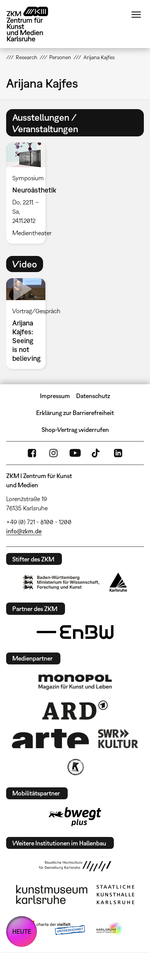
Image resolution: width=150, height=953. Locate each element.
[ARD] (75, 710)
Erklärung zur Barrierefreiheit (75, 412)
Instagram (53, 453)
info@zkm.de (24, 531)
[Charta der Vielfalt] (55, 929)
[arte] (50, 738)
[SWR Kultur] (118, 738)
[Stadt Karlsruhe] (118, 582)
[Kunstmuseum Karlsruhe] (51, 894)
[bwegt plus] (75, 816)
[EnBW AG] (75, 632)
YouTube (75, 453)
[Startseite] (33, 24)
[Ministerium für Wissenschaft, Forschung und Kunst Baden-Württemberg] (61, 582)
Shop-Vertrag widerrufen (75, 429)
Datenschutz (93, 395)
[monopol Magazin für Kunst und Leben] (75, 682)
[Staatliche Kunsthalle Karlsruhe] (115, 894)
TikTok (96, 453)
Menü (136, 14)
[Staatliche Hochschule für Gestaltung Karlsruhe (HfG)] (75, 866)
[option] (29, 193)
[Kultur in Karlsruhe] (75, 767)
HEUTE (21, 931)
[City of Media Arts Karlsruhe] (110, 929)
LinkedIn (118, 453)
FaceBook (32, 453)
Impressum (55, 395)
